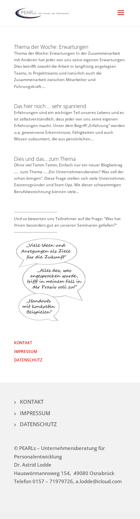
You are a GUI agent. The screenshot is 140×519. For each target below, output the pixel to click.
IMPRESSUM (25, 351)
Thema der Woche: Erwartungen (51, 46)
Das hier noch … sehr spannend (50, 106)
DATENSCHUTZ (28, 360)
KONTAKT (23, 342)
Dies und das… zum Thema (45, 158)
